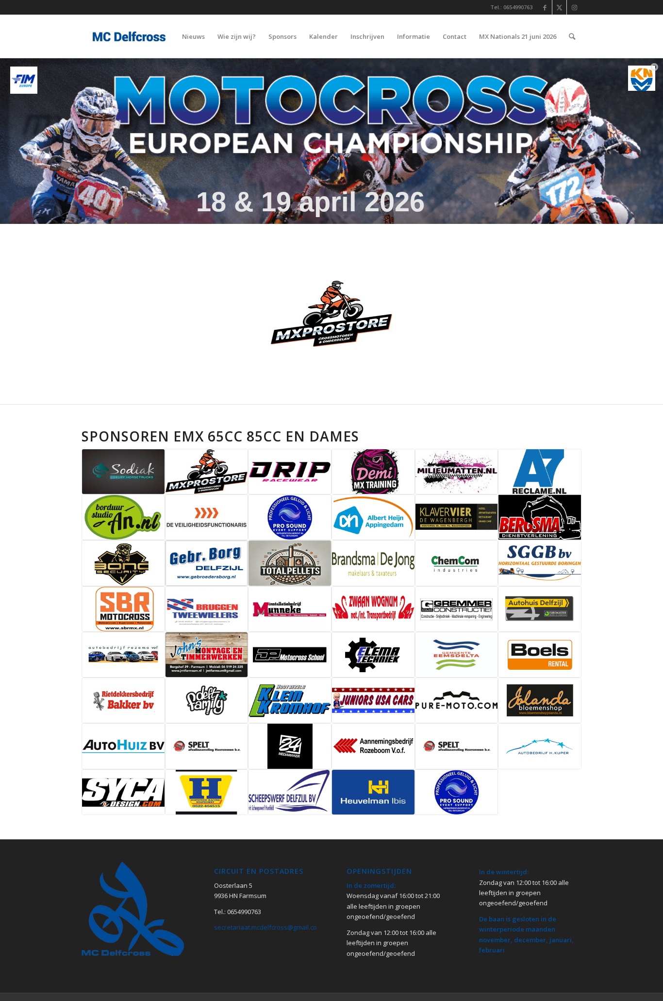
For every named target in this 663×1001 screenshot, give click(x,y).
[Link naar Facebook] (545, 7)
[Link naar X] (559, 7)
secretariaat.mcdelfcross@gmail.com (268, 927)
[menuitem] (193, 36)
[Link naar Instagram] (574, 7)
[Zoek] (572, 36)
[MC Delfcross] (128, 36)
